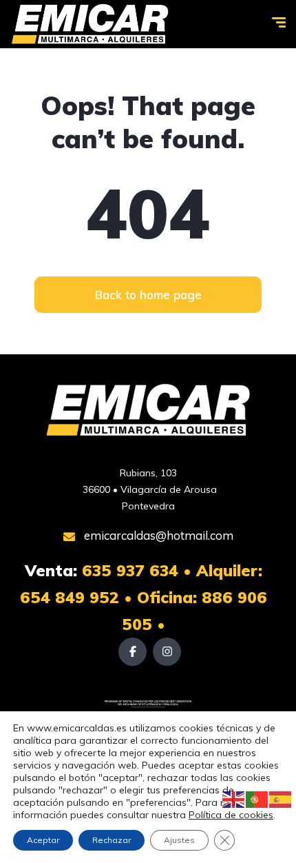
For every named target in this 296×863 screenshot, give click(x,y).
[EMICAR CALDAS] (89, 24)
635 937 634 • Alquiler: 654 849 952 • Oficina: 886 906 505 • (143, 597)
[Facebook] (132, 652)
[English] (234, 799)
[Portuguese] (257, 799)
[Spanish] (281, 799)
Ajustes (179, 840)
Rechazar (111, 840)
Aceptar (43, 840)
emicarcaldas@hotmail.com (157, 535)
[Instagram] (167, 652)
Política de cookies (231, 815)
